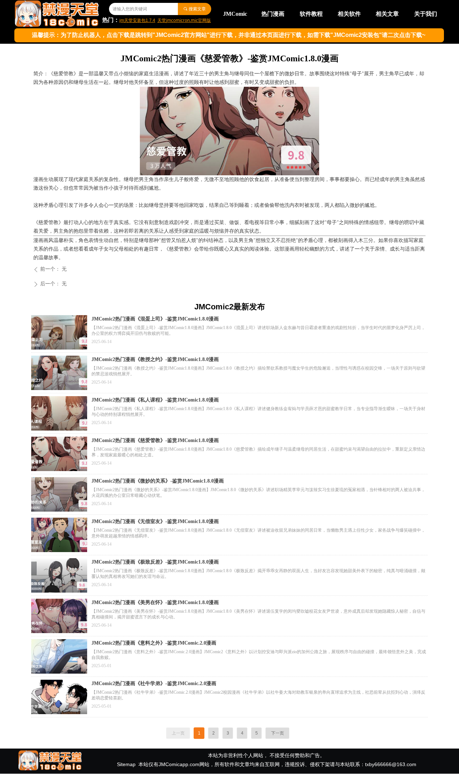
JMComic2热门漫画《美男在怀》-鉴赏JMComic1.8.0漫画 (155, 602)
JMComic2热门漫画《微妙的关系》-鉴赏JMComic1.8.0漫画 (157, 481)
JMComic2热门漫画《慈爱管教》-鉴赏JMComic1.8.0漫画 (155, 440)
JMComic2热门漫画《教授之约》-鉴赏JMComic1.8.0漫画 (155, 359)
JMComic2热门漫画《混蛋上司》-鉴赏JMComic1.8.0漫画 (155, 319)
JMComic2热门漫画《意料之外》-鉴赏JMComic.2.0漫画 (153, 643)
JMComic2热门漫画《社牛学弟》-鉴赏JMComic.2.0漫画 (153, 683)
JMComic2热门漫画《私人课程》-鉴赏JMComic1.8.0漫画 (155, 400)
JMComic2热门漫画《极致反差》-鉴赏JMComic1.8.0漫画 (155, 562)
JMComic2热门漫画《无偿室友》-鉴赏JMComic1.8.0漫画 (155, 521)
